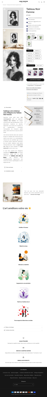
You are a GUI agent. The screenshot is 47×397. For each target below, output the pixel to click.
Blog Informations (14, 377)
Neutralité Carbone (19, 375)
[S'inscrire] (32, 384)
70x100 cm (30, 55)
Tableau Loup (13, 152)
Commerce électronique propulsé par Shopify (27, 394)
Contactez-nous (6, 372)
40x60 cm (37, 50)
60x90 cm (37, 53)
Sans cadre (39, 65)
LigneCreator (16, 394)
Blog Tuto (35, 377)
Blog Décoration (38, 375)
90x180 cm (30, 61)
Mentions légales (14, 372)
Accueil (4, 4)
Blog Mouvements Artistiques (25, 377)
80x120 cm (37, 55)
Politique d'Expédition (38, 372)
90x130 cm (30, 58)
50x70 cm (30, 53)
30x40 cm (30, 50)
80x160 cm (37, 58)
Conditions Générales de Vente (26, 372)
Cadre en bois (31, 65)
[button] (2, 2)
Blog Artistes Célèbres (28, 375)
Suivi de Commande (9, 375)
